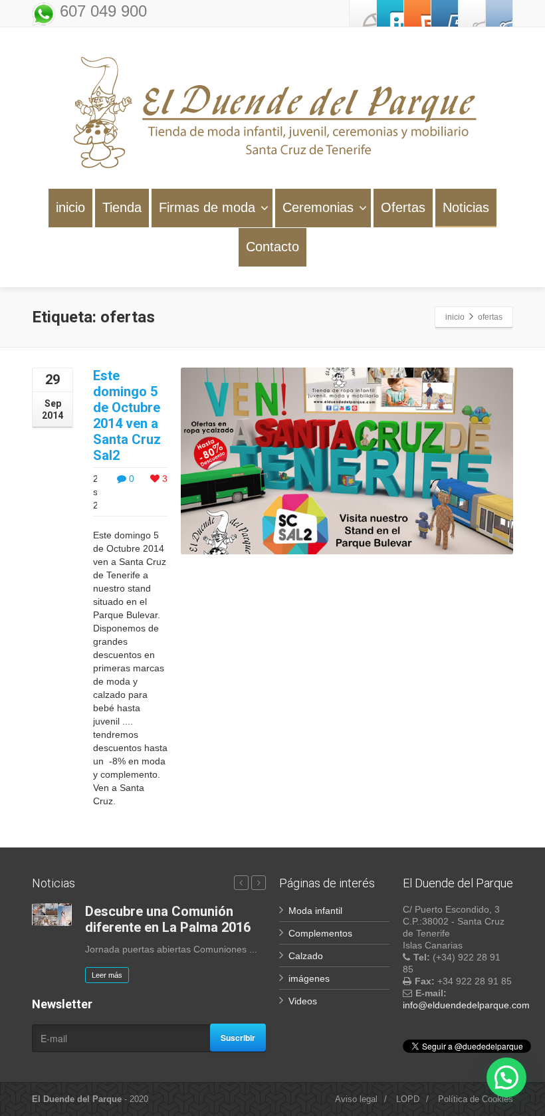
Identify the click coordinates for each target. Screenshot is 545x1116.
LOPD (407, 1099)
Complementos (320, 933)
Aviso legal (356, 1099)
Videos (302, 1001)
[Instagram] (472, 13)
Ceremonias (318, 207)
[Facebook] (363, 13)
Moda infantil (315, 910)
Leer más (107, 975)
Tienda (122, 207)
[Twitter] (390, 13)
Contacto (272, 246)
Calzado (305, 955)
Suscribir (238, 1038)
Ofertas (403, 207)
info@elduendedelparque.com (466, 1005)
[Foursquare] (499, 13)
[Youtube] (444, 13)
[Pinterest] (417, 13)
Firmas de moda (207, 207)
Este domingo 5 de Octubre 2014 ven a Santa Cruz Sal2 (127, 415)
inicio (70, 207)
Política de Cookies (475, 1099)
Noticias (466, 207)
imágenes (309, 978)
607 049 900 (101, 11)
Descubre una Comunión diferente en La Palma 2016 (168, 919)
